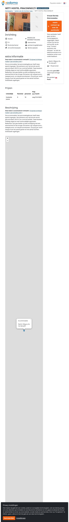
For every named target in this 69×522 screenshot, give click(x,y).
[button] (24, 331)
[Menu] (65, 3)
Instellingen (20, 518)
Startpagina (9, 11)
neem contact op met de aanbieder (55, 26)
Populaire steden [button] (55, 3)
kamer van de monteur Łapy (24, 11)
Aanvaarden (9, 518)
